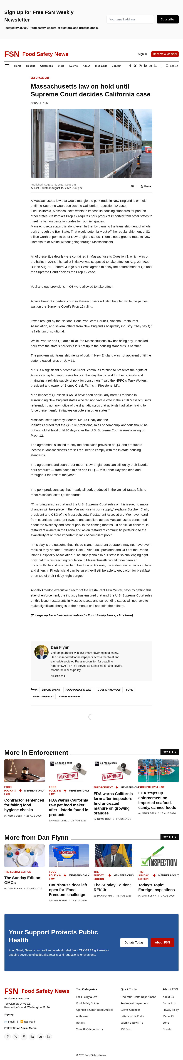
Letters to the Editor (132, 1016)
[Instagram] (140, 65)
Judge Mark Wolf (109, 689)
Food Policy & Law (78, 689)
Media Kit (168, 1016)
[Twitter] (135, 65)
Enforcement (40, 77)
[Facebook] (130, 65)
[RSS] (155, 65)
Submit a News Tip (132, 1022)
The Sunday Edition (17, 871)
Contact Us (169, 1003)
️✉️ (9, 1021)
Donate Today (134, 942)
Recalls (80, 1022)
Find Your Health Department (138, 997)
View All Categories (87, 1029)
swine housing (69, 696)
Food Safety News (95, 1055)
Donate (167, 1029)
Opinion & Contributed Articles (94, 1009)
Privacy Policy (171, 1009)
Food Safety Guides (87, 1003)
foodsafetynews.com (16, 998)
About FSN (162, 942)
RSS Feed (126, 1029)
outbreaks (82, 1016)
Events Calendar (130, 1009)
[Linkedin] (145, 65)
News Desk (15, 815)
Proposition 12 (43, 696)
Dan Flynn (41, 102)
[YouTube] (150, 65)
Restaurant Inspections (135, 1003)
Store (166, 1022)
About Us (168, 997)
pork (129, 689)
